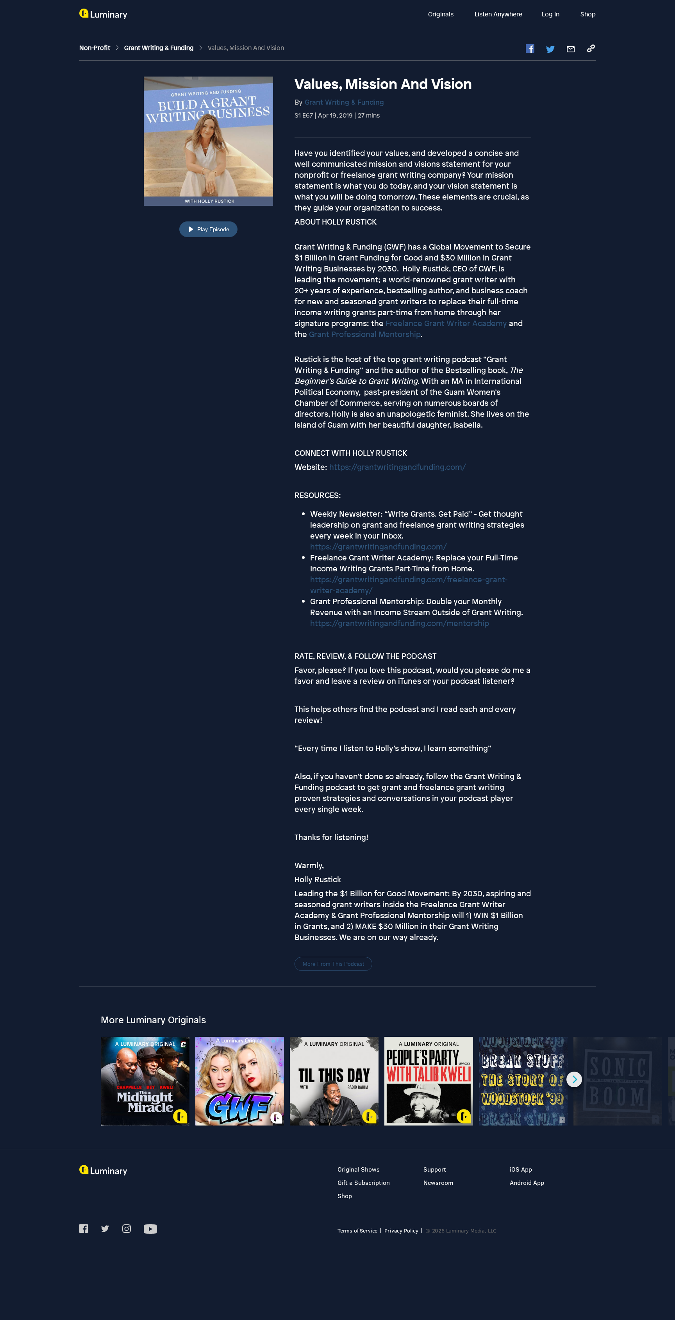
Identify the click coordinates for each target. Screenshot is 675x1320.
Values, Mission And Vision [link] (246, 47)
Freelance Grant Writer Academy (445, 323)
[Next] (574, 1079)
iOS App (521, 1169)
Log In (551, 14)
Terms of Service (357, 1230)
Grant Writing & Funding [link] (159, 47)
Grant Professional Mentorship (363, 334)
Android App (527, 1182)
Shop (588, 14)
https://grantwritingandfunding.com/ (378, 546)
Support (434, 1169)
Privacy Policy (401, 1230)
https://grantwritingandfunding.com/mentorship (399, 623)
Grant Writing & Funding (344, 102)
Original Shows (359, 1169)
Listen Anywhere (498, 14)
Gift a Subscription (364, 1182)
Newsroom (438, 1182)
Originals (441, 14)
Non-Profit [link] (95, 47)
